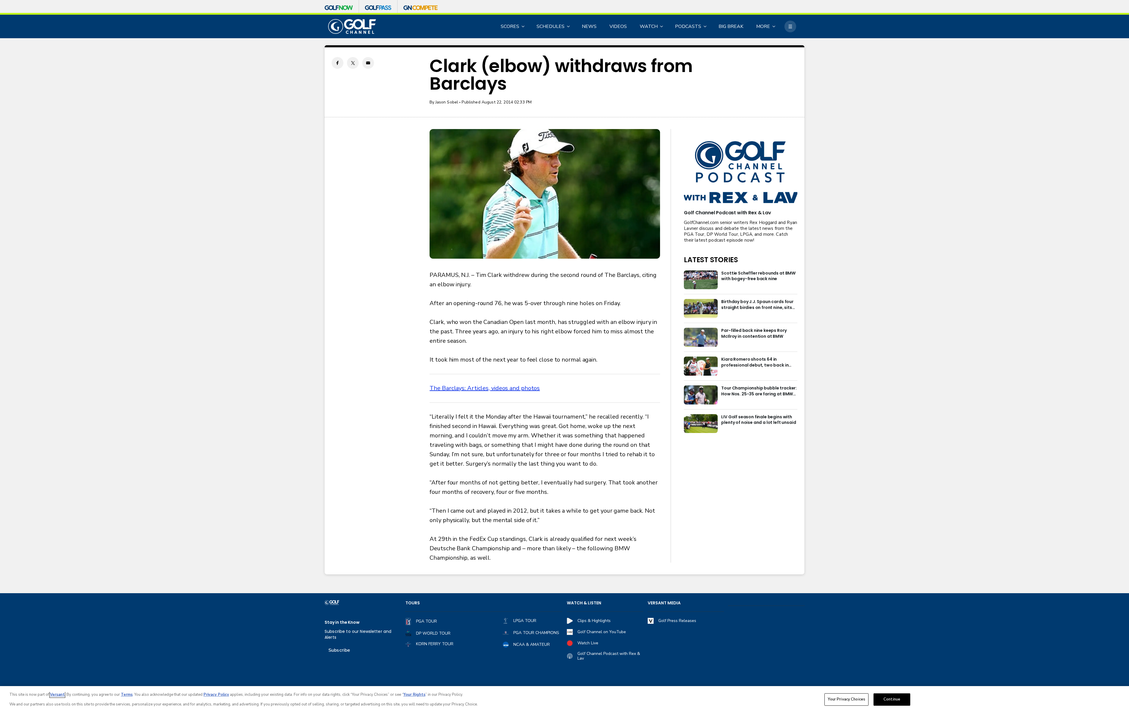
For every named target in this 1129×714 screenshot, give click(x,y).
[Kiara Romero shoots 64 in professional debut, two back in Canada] (701, 366)
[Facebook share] (337, 63)
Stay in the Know (342, 622)
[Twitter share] (353, 63)
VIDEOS (618, 26)
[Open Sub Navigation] (523, 26)
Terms (127, 694)
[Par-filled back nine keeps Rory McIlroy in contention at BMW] (701, 337)
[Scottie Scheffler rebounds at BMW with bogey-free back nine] (701, 280)
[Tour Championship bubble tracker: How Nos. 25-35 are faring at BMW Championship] (701, 394)
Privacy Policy (216, 694)
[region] (564, 700)
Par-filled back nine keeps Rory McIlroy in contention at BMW (753, 333)
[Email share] (368, 63)
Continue (892, 699)
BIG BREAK (731, 26)
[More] (790, 26)
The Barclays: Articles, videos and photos (485, 388)
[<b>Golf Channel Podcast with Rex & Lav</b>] (740, 173)
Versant (57, 694)
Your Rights (414, 694)
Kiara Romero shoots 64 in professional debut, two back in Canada (755, 362)
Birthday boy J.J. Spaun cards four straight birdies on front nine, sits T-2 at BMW (757, 305)
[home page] (352, 26)
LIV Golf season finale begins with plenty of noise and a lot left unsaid (758, 420)
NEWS (589, 26)
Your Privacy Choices (846, 699)
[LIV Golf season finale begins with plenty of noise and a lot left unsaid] (701, 423)
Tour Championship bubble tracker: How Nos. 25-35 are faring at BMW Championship (759, 391)
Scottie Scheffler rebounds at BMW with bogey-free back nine (758, 276)
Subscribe (339, 650)
